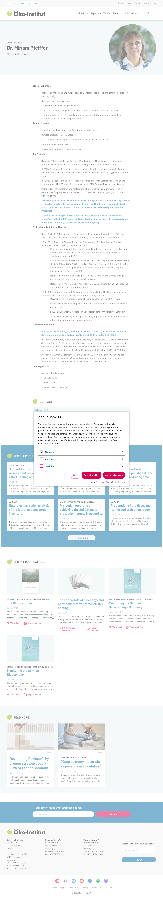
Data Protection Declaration (103, 482)
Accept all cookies (114, 475)
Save (75, 475)
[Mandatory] (41, 452)
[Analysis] (41, 459)
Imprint (121, 482)
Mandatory (50, 451)
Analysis (49, 459)
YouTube (49, 466)
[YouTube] (41, 466)
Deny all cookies (91, 475)
